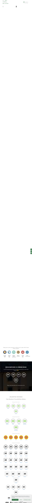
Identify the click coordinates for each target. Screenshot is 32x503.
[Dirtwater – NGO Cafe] (16, 6)
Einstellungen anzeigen (27, 499)
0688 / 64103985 (5, 3)
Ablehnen (21, 499)
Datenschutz (21, 501)
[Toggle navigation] (3, 6)
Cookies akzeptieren (15, 499)
